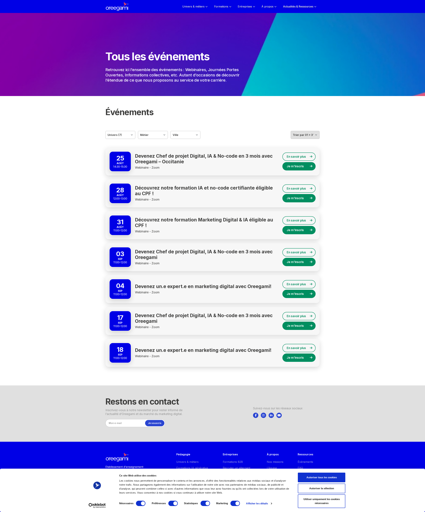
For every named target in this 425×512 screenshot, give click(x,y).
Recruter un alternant (236, 467)
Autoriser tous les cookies (321, 477)
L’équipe (272, 467)
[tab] (255, 415)
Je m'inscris (295, 166)
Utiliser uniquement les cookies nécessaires (321, 501)
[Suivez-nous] (255, 415)
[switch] (173, 503)
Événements (305, 461)
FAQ (300, 467)
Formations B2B (233, 461)
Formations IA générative (192, 467)
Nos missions (275, 461)
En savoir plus (296, 156)
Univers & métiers (187, 461)
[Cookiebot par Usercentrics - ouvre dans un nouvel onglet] (97, 505)
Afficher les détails (257, 503)
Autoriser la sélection (321, 488)
